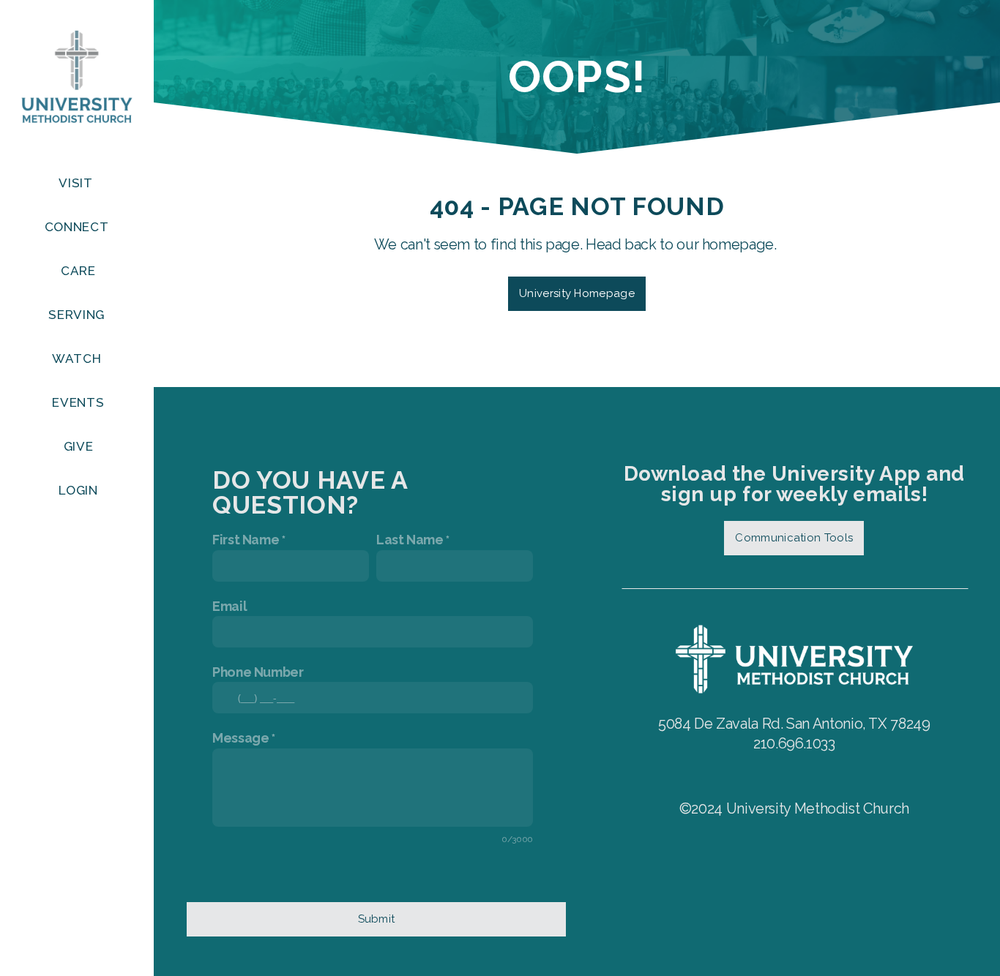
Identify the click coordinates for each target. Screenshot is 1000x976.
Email (229, 606)
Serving (78, 314)
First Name (245, 539)
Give (79, 446)
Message (240, 738)
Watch (78, 358)
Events (78, 402)
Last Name (410, 539)
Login (78, 490)
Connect (78, 226)
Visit (77, 183)
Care (78, 270)
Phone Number (258, 672)
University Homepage (577, 293)
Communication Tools (794, 537)
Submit (376, 919)
